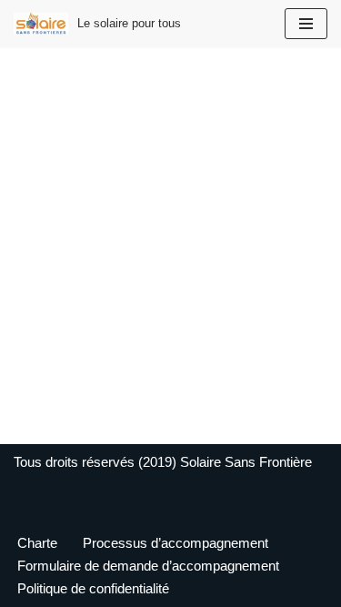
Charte (37, 543)
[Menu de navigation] (306, 23)
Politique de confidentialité (93, 588)
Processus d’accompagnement (175, 543)
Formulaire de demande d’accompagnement (148, 565)
